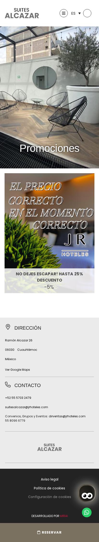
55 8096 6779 (15, 421)
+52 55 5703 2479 (18, 398)
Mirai (64, 516)
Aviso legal (49, 479)
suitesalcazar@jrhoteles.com (26, 407)
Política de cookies (49, 488)
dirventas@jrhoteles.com (67, 416)
